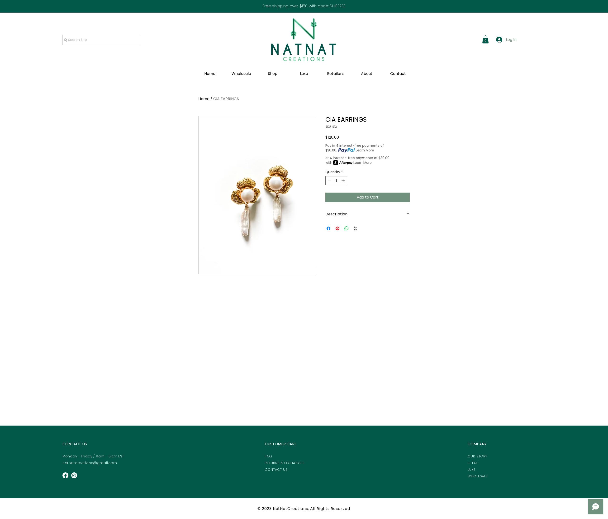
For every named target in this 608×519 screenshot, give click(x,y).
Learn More (365, 150)
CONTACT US (74, 444)
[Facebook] (65, 475)
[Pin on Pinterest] (337, 228)
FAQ (268, 456)
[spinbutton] (336, 180)
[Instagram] (74, 475)
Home (203, 99)
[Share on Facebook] (328, 228)
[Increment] (344, 180)
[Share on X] (355, 228)
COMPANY (477, 444)
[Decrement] (329, 180)
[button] (485, 39)
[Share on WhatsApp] (346, 228)
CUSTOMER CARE (281, 444)
